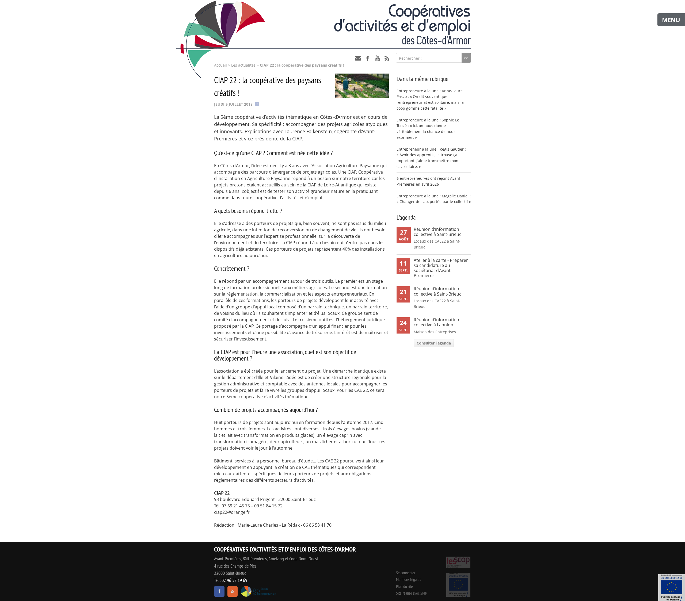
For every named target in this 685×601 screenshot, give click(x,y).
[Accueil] (342, 24)
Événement (671, 587)
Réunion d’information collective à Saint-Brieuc (437, 231)
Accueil (220, 65)
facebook (367, 58)
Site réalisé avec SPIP (411, 593)
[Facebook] (257, 103)
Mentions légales (408, 579)
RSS (387, 58)
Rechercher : (410, 58)
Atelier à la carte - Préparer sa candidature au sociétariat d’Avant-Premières (441, 268)
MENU (671, 20)
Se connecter (405, 572)
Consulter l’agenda (434, 343)
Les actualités (243, 65)
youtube (377, 58)
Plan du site (404, 586)
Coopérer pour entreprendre (258, 591)
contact (358, 58)
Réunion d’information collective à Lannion (436, 322)
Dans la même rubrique (422, 79)
